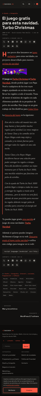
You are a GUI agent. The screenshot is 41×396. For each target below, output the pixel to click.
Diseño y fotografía (12, 273)
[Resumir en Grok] (4, 46)
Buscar (26, 346)
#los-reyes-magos (16, 285)
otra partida (27, 219)
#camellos (13, 278)
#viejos (33, 292)
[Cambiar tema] (36, 4)
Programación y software (10, 275)
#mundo (5, 288)
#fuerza (13, 282)
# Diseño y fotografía (10, 13)
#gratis (20, 282)
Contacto (25, 363)
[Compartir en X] (4, 42)
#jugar (5, 285)
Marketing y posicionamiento (7, 372)
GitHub (18, 340)
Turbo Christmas (20, 79)
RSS (24, 340)
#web (4, 295)
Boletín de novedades (29, 355)
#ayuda (5, 278)
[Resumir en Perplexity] (30, 42)
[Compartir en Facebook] (21, 42)
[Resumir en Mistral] (12, 46)
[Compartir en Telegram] (34, 42)
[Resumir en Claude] (8, 42)
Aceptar (29, 390)
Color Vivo (33, 109)
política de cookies (13, 385)
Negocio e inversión (8, 367)
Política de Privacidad (28, 359)
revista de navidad (10, 64)
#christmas (30, 278)
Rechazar (12, 390)
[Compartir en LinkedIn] (12, 42)
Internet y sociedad (27, 273)
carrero (8, 4)
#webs (11, 295)
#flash (5, 282)
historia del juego (12, 115)
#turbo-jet (24, 292)
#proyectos (7, 292)
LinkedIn (10, 340)
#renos (15, 292)
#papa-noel (22, 288)
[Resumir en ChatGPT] (17, 42)
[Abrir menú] (29, 4)
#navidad (13, 288)
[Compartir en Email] (8, 46)
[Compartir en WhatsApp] (25, 42)
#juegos (28, 282)
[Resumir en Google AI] (17, 46)
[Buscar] (23, 4)
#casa (21, 278)
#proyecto (32, 288)
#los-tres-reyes (30, 285)
